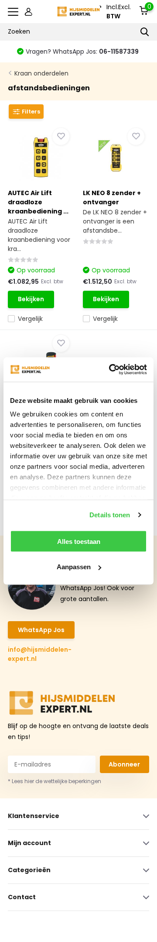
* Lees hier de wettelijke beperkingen (54, 781)
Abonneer (124, 764)
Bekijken (31, 299)
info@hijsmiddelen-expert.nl (40, 654)
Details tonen (109, 515)
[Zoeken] (144, 32)
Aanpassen (74, 567)
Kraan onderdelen (41, 73)
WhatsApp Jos (41, 630)
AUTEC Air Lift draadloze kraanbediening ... (38, 202)
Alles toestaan (78, 541)
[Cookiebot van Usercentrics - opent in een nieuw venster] (111, 369)
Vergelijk (30, 318)
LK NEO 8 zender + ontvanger (112, 197)
